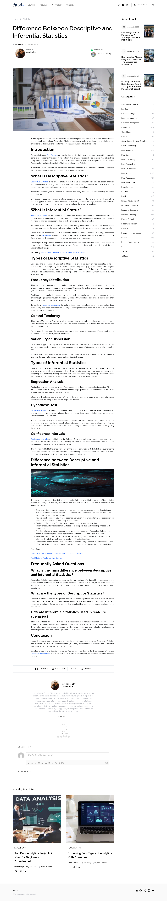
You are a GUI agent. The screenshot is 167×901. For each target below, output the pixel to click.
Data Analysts (21, 848)
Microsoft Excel (127, 219)
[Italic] (32, 762)
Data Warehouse (128, 182)
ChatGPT (125, 136)
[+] (62, 763)
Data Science (126, 173)
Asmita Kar (31, 52)
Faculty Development (130, 201)
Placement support (129, 224)
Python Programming (130, 242)
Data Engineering (128, 159)
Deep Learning (127, 187)
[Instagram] (149, 890)
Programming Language (131, 233)
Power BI (125, 228)
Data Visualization (128, 178)
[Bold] (28, 762)
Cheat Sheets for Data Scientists (134, 141)
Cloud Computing (128, 146)
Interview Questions (129, 210)
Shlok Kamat (73, 863)
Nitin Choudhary (104, 53)
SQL (123, 247)
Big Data (124, 109)
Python (124, 238)
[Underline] (35, 762)
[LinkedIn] (119, 5)
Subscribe (142, 4)
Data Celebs (126, 155)
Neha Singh (19, 867)
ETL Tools (125, 192)
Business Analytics (129, 118)
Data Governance (128, 169)
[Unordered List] (46, 762)
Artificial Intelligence (129, 104)
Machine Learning (128, 215)
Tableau (124, 256)
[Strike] (39, 762)
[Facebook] (123, 5)
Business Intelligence (130, 123)
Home (15, 19)
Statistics (27, 19)
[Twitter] (127, 5)
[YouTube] (153, 890)
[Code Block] (52, 762)
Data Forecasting (128, 164)
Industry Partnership (129, 205)
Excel (123, 196)
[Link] (56, 762)
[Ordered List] (42, 762)
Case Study (126, 132)
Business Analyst (128, 113)
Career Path (126, 127)
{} (59, 763)
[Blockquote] (49, 762)
